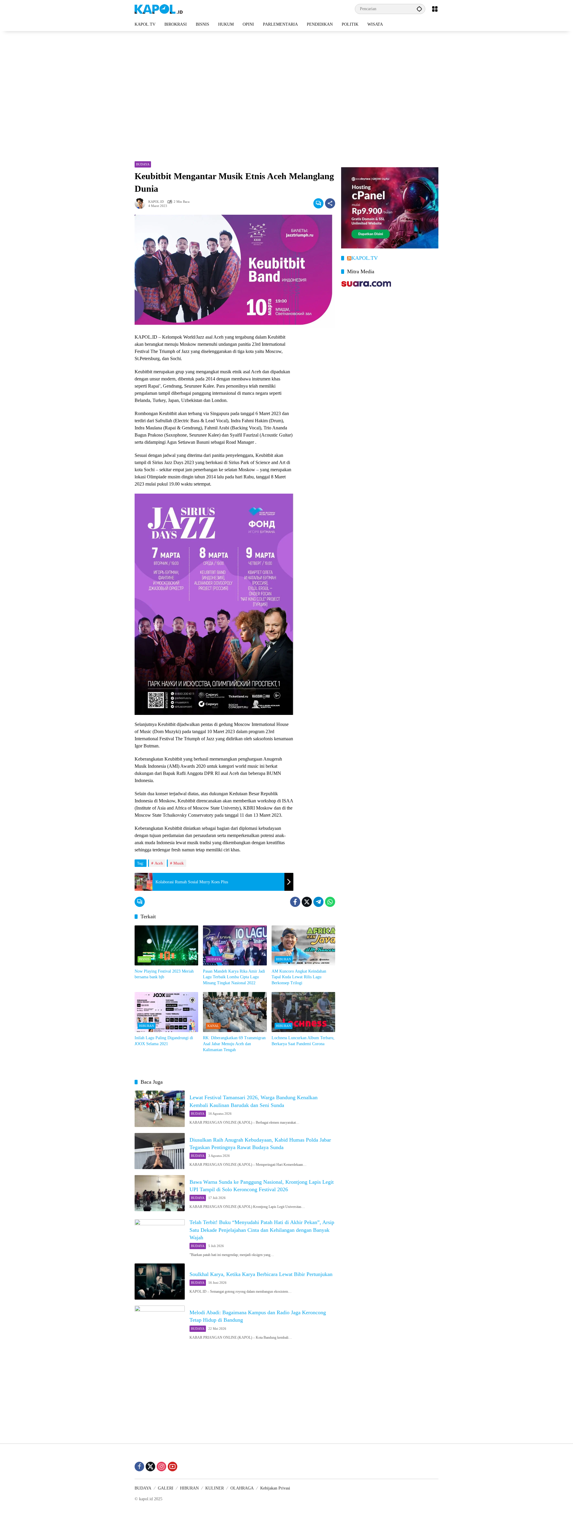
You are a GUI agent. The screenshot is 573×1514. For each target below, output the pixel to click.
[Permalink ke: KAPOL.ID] (141, 203)
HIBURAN (283, 959)
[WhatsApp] (330, 902)
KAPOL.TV (364, 258)
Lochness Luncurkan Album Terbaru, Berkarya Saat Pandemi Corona (303, 1041)
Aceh (159, 863)
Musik (178, 863)
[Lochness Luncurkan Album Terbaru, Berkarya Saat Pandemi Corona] (303, 1012)
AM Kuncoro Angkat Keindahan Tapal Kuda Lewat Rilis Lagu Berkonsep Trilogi (299, 977)
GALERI (165, 1488)
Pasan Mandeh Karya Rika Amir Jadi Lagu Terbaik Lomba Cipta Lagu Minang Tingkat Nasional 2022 (234, 977)
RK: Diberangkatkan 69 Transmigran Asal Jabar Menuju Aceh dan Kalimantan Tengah (234, 1044)
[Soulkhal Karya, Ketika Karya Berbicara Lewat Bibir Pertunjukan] (160, 1281)
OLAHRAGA (242, 1488)
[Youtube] (172, 1466)
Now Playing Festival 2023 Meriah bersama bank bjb (164, 974)
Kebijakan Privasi (275, 1488)
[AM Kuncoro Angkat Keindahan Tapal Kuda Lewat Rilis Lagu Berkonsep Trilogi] (303, 945)
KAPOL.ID (156, 201)
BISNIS (144, 959)
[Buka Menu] (434, 9)
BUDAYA (143, 164)
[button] (419, 9)
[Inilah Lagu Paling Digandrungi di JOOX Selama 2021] (166, 1012)
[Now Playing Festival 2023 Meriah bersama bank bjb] (166, 945)
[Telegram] (318, 902)
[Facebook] (295, 902)
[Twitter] (307, 902)
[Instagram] (161, 1466)
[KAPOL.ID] (159, 8)
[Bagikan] (330, 203)
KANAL (213, 1026)
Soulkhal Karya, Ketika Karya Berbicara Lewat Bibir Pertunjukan (261, 1274)
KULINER (214, 1488)
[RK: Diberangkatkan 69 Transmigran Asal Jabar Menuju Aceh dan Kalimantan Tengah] (235, 1012)
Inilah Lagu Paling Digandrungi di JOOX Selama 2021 (164, 1041)
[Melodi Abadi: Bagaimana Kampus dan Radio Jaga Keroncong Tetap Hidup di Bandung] (160, 1324)
